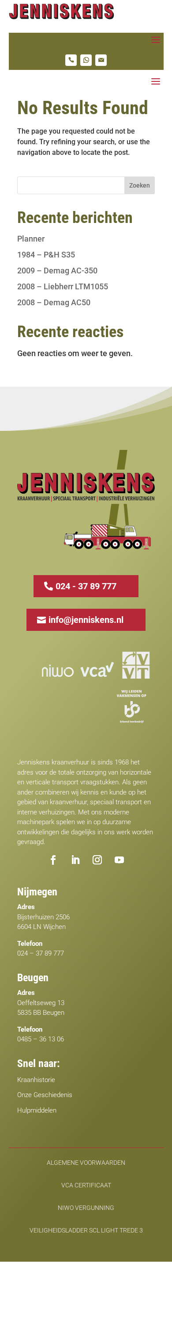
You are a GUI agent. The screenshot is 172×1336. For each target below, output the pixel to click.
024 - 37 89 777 (86, 586)
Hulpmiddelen (36, 1110)
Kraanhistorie (36, 1080)
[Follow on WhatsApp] (86, 60)
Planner (31, 238)
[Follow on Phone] (71, 60)
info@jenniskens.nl (86, 619)
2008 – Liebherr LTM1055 (62, 286)
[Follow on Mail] (101, 60)
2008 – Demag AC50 (53, 302)
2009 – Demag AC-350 (57, 270)
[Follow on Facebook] (53, 860)
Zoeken (139, 185)
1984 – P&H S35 (46, 254)
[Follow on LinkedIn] (75, 860)
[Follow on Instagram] (97, 860)
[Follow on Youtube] (119, 860)
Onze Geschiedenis (44, 1095)
